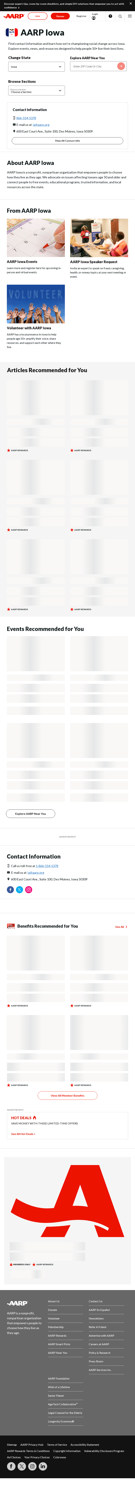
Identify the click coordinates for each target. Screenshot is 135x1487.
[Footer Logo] (24, 1303)
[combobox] (98, 66)
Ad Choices (14, 1457)
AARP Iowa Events (22, 261)
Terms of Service (57, 1444)
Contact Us (95, 1301)
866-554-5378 (26, 118)
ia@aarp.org (41, 125)
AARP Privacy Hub (31, 1444)
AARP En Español (99, 1309)
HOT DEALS (21, 1118)
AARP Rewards (57, 1335)
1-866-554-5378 (47, 866)
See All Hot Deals (22, 1133)
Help (110, 16)
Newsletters (96, 1318)
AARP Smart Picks (59, 1344)
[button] (120, 16)
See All (119, 926)
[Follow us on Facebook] (10, 889)
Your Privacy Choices (37, 1457)
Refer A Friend (97, 1327)
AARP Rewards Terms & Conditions (28, 1451)
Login (95, 13)
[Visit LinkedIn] (43, 1466)
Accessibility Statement (84, 1444)
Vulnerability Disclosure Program (104, 1451)
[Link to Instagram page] (28, 889)
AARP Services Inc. (100, 1369)
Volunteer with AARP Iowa (29, 328)
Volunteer (54, 1318)
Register (81, 16)
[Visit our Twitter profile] (19, 889)
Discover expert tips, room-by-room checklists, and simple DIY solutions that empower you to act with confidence (64, 5)
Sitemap (12, 1444)
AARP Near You (57, 1352)
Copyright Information (67, 1451)
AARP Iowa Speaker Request (93, 262)
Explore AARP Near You (87, 58)
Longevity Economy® (61, 1421)
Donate (52, 1309)
